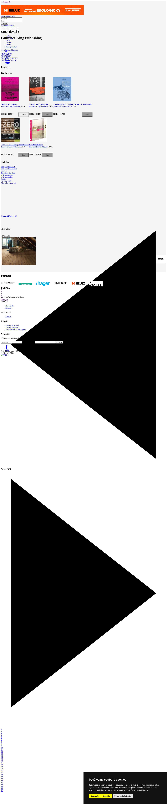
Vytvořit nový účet (7, 26)
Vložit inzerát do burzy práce (15, 329)
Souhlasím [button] (95, 796)
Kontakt (8, 308)
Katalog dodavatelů (12, 327)
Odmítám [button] (106, 796)
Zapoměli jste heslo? (8, 16)
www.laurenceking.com (9, 50)
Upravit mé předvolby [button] (122, 796)
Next (6, 300)
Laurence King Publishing (10, 106)
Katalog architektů (12, 325)
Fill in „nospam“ (28, 342)
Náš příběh (9, 306)
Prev (2, 300)
